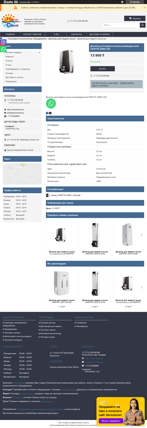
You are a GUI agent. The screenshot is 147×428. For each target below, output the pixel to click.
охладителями (27, 393)
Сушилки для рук (47, 323)
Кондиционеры (10, 329)
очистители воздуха (55, 409)
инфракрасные (68, 389)
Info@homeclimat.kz (15, 113)
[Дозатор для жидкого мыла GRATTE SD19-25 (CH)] (95, 235)
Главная (10, 34)
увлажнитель (46, 401)
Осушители (18, 397)
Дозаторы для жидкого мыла (62, 39)
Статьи (9, 61)
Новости (9, 56)
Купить (102, 68)
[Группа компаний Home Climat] (12, 28)
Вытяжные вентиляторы (50, 333)
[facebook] (47, 113)
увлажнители (23, 409)
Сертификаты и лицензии (18, 69)
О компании (81, 323)
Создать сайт (24, 2)
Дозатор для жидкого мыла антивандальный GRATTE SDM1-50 (62, 253)
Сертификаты (82, 326)
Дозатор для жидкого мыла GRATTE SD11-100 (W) (62, 301)
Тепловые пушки (47, 337)
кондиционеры (38, 409)
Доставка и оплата (100, 34)
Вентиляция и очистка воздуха (17, 336)
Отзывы (9, 73)
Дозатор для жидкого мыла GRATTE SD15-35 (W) (128, 253)
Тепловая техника (12, 333)
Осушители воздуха (13, 340)
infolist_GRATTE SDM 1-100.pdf (65, 195)
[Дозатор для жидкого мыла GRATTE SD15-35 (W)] (128, 235)
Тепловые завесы (48, 330)
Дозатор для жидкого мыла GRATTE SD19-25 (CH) (95, 253)
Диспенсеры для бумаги (50, 326)
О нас (56, 34)
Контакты (76, 34)
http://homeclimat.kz (15, 110)
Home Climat (19, 383)
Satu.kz (86, 423)
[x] (50, 113)
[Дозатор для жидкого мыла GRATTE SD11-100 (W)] (61, 283)
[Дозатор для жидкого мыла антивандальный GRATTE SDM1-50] (61, 235)
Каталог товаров (32, 34)
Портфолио (11, 81)
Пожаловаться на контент (86, 425)
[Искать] (143, 25)
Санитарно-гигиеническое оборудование (27, 39)
